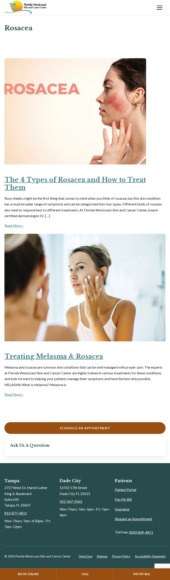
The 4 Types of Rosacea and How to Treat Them (75, 184)
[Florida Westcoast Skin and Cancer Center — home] (78, 7)
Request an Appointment (133, 519)
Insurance (122, 509)
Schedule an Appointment (85, 428)
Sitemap (102, 556)
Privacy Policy (121, 556)
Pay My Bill (123, 499)
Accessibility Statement (150, 556)
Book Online (28, 574)
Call (85, 574)
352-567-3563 (71, 501)
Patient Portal (125, 490)
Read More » (13, 226)
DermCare (85, 556)
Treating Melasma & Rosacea (53, 356)
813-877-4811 (15, 513)
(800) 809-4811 (141, 532)
